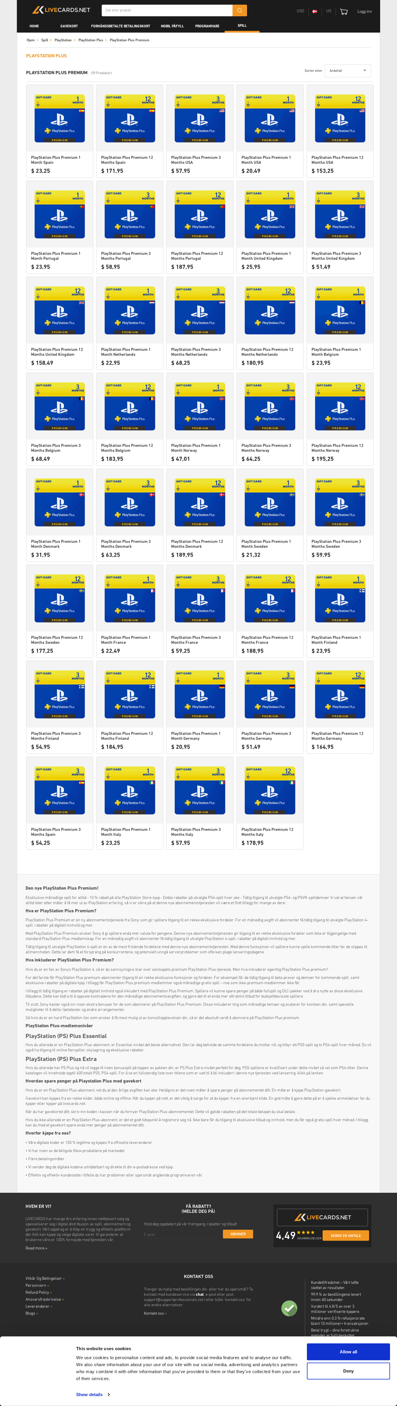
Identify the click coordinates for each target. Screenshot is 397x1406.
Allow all (348, 1351)
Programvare (207, 26)
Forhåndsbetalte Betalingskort (120, 26)
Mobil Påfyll (172, 26)
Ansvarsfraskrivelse (45, 1299)
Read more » (36, 1248)
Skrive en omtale (346, 1236)
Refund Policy (39, 1293)
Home (34, 26)
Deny (348, 1370)
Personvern (37, 1286)
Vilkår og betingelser (45, 1279)
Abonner (238, 1234)
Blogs (32, 1313)
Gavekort (69, 26)
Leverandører (39, 1306)
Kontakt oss (155, 1313)
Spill (242, 26)
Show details (89, 1394)
